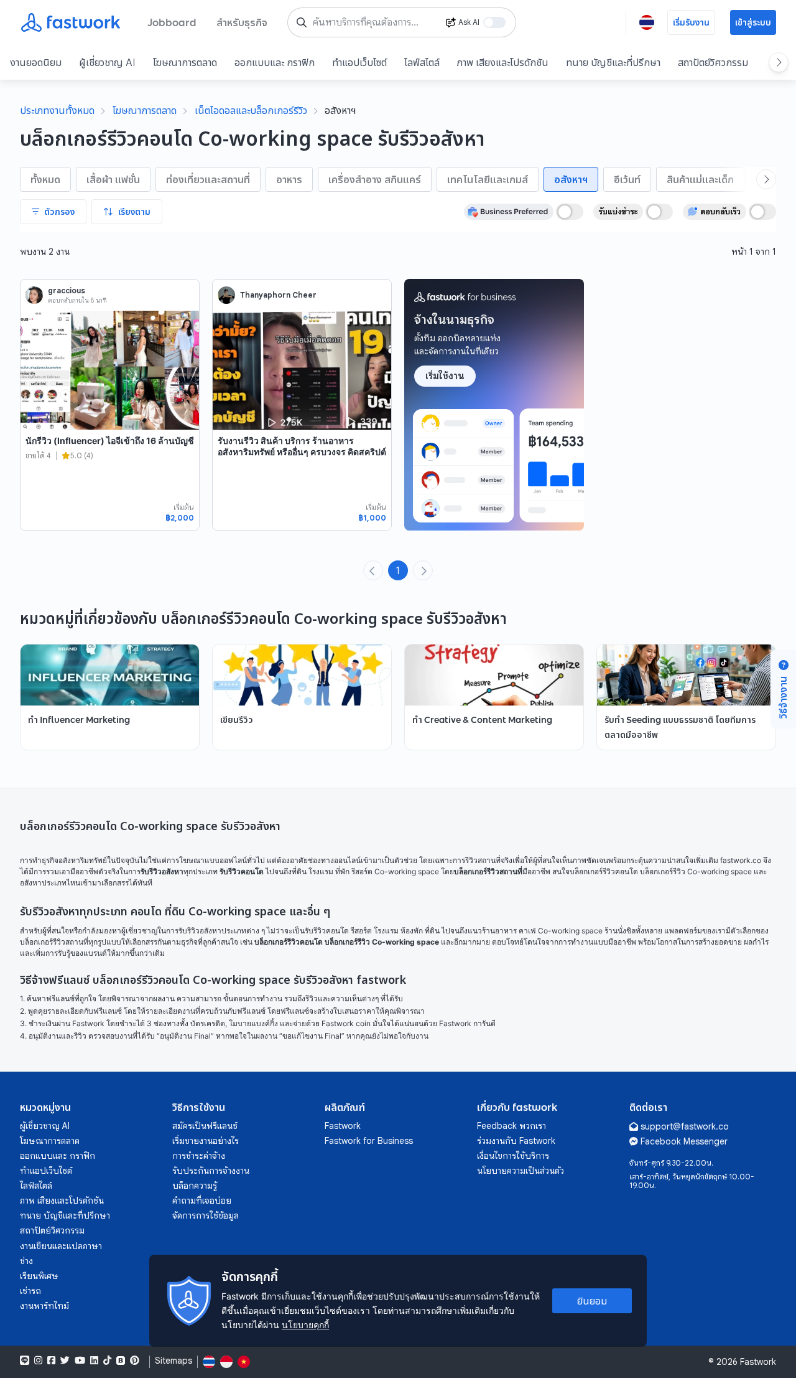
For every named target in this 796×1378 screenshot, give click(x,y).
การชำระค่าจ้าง (198, 1156)
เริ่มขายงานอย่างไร (205, 1141)
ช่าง (26, 1261)
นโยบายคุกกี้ (305, 1324)
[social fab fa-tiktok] (107, 1360)
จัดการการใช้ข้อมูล (205, 1215)
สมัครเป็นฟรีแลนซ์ (205, 1126)
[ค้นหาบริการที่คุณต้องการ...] (301, 22)
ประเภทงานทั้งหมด (57, 110)
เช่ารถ (30, 1291)
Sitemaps (173, 1361)
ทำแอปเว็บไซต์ (359, 62)
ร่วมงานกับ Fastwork (516, 1141)
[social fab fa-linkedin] (94, 1360)
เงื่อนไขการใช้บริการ (513, 1156)
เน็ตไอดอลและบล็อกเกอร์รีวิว (251, 110)
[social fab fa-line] (24, 1360)
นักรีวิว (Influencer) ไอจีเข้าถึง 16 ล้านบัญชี (109, 440)
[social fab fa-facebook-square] (51, 1360)
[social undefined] (120, 1360)
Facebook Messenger (684, 1141)
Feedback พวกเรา (511, 1126)
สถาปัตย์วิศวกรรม (713, 62)
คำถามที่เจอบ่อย (201, 1201)
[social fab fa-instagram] (38, 1360)
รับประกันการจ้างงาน (210, 1171)
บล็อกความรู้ (194, 1186)
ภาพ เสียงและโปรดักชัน (502, 62)
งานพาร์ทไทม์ (44, 1306)
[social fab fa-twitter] (65, 1360)
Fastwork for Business (369, 1141)
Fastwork (343, 1126)
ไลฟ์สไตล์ (422, 62)
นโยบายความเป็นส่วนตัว (520, 1171)
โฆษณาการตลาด (185, 62)
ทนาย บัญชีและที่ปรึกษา (613, 62)
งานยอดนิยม (36, 62)
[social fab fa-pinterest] (134, 1360)
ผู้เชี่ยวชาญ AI (107, 62)
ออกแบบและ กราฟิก (274, 62)
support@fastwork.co (685, 1126)
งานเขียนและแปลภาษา (61, 1246)
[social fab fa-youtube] (80, 1360)
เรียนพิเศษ (39, 1276)
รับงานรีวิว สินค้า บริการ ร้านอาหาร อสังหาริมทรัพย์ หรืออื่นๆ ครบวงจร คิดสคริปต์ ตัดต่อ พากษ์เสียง (302, 451)
